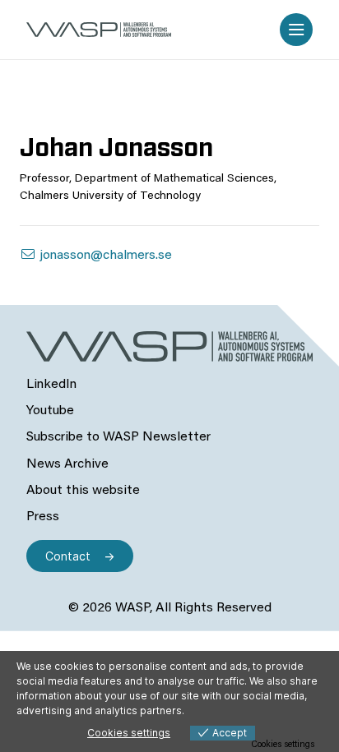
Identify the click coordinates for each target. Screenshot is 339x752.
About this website (83, 490)
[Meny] (296, 29)
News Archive (67, 464)
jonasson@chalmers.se (104, 255)
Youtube (50, 411)
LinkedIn (51, 384)
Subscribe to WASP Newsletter (118, 437)
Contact (68, 556)
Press (42, 517)
